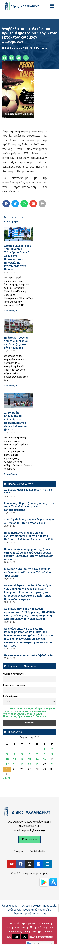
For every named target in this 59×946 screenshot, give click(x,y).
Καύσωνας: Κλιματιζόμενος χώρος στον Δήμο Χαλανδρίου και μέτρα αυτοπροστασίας (29, 506)
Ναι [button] (16, 937)
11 (14, 759)
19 (21, 764)
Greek (35, 943)
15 (44, 759)
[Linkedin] (47, 864)
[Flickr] (38, 864)
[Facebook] (20, 864)
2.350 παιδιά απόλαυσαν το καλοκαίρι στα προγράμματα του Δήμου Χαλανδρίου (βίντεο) (15, 421)
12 (21, 759)
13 (29, 759)
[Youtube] (11, 864)
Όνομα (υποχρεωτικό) (15, 674)
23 (51, 764)
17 (7, 764)
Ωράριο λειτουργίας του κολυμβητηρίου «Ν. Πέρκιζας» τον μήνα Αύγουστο (16, 342)
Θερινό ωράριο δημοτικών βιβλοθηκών (28, 655)
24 (7, 769)
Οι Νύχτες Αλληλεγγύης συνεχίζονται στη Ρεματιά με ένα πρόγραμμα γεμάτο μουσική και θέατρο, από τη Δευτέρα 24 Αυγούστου (28, 554)
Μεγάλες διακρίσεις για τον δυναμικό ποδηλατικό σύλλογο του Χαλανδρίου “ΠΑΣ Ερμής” (27, 572)
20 (29, 764)
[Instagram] (29, 864)
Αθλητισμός (40, 48)
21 (37, 764)
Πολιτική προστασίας (41, 936)
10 (7, 759)
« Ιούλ (6, 778)
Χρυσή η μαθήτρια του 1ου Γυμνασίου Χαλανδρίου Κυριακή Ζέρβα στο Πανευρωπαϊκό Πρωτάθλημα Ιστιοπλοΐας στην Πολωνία (17, 257)
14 (37, 759)
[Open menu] (52, 5)
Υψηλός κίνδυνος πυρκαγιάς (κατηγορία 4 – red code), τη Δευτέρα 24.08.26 (29, 521)
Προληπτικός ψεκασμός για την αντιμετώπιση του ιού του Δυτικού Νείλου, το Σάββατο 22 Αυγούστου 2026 (28, 536)
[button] (4, 58)
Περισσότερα (10, 311)
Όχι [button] (24, 937)
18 (14, 764)
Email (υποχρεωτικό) (14, 685)
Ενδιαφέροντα (10, 696)
